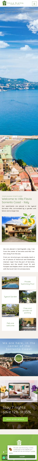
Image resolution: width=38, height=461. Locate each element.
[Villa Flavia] (12, 2)
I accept (22, 456)
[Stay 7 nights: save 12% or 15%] (19, 391)
